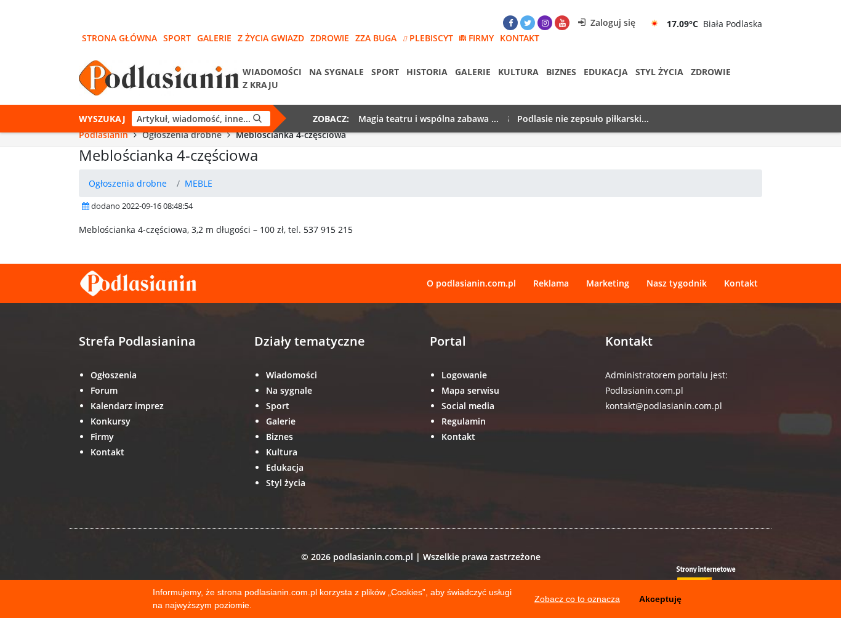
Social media (467, 406)
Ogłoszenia (114, 375)
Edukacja (606, 72)
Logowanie (464, 375)
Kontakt (519, 38)
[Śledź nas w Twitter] (527, 22)
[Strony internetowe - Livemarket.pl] (716, 579)
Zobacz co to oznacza (577, 599)
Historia (427, 72)
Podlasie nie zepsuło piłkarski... (583, 118)
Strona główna (119, 38)
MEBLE (198, 183)
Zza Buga (375, 38)
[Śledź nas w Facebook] (510, 22)
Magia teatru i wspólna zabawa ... (428, 118)
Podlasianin (103, 134)
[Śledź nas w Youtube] (562, 22)
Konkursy (111, 421)
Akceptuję (660, 599)
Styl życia (659, 72)
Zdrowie (329, 38)
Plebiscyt (431, 38)
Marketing (607, 283)
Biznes (561, 72)
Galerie (214, 38)
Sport (177, 38)
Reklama (551, 283)
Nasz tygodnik (676, 283)
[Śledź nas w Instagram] (544, 22)
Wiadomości (272, 72)
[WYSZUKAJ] (257, 118)
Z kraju (260, 85)
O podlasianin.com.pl (471, 283)
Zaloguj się (611, 22)
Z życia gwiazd (271, 38)
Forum (104, 390)
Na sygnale (336, 72)
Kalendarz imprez (127, 406)
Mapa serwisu (470, 390)
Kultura (518, 72)
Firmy (481, 38)
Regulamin (463, 421)
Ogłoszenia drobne (182, 134)
